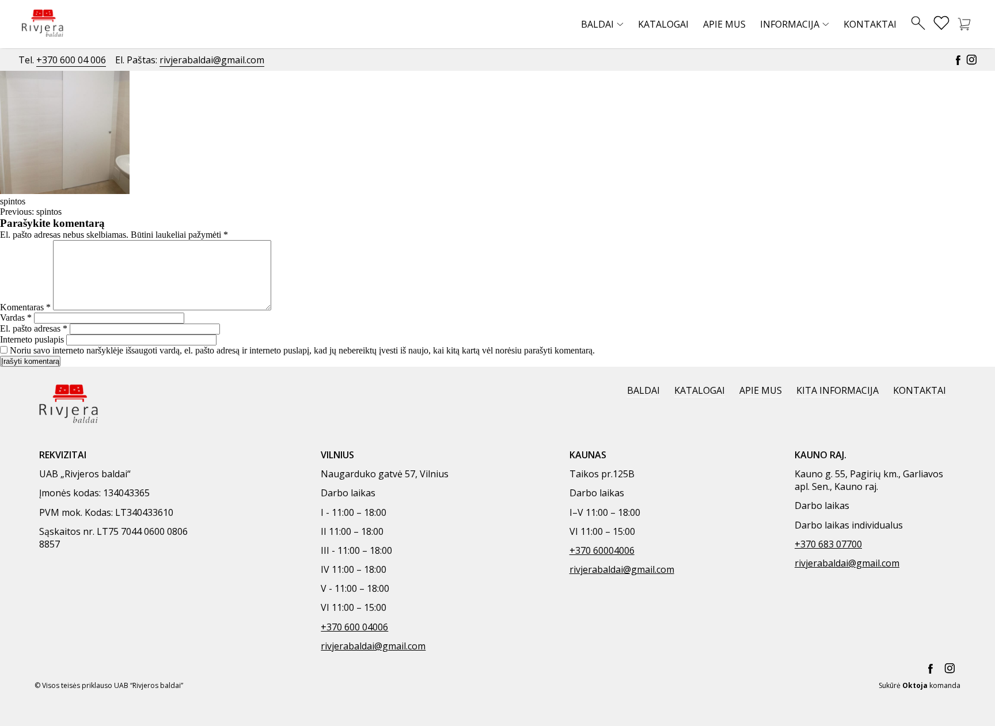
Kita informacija (837, 390)
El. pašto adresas (33, 328)
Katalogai (663, 24)
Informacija (789, 24)
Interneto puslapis (32, 339)
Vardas (16, 317)
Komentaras (25, 307)
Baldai (597, 24)
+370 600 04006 (354, 627)
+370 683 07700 (828, 544)
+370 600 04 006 (71, 60)
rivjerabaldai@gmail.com (211, 60)
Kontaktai (870, 24)
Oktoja (915, 685)
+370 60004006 (602, 550)
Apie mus (724, 24)
